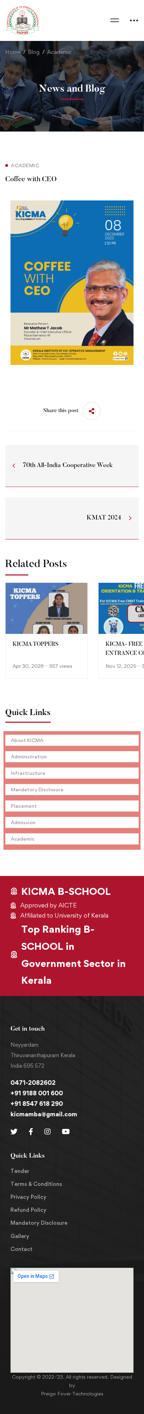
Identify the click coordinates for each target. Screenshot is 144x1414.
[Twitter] (14, 1131)
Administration (29, 756)
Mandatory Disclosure (37, 789)
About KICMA (27, 740)
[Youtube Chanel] (65, 1131)
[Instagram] (47, 1131)
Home (12, 52)
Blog (33, 52)
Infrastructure (28, 773)
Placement (24, 806)
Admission (23, 822)
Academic (59, 52)
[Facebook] (31, 1131)
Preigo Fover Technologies (72, 1394)
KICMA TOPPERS (35, 644)
